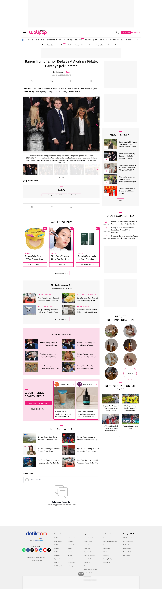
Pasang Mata (88, 541)
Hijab (69, 45)
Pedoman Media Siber (110, 541)
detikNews (57, 538)
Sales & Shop (80, 45)
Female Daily (127, 552)
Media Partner (107, 552)
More (121, 201)
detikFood (71, 541)
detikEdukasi (58, 541)
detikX (70, 552)
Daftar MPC (126, 32)
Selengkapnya (37, 409)
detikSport (57, 555)
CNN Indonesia (127, 538)
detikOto (56, 562)
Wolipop (70, 548)
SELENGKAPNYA (61, 273)
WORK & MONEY (116, 40)
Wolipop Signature (97, 45)
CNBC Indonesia (128, 541)
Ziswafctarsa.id (88, 566)
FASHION (40, 40)
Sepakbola (57, 559)
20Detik (70, 555)
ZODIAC (103, 40)
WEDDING (68, 40)
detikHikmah (71, 562)
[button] (97, 125)
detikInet (56, 548)
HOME (30, 40)
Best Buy (60, 44)
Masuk (136, 32)
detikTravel (71, 538)
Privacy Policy (107, 559)
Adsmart (86, 545)
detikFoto (71, 559)
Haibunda (126, 545)
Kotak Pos (106, 548)
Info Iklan (106, 555)
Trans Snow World (89, 555)
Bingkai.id (87, 562)
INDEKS (129, 40)
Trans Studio (88, 559)
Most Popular (47, 45)
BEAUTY (78, 40)
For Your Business (89, 573)
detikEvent (87, 548)
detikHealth (71, 545)
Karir (104, 545)
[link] (61, 284)
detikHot (56, 552)
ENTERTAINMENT (54, 40)
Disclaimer (106, 562)
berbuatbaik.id (88, 538)
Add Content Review (38, 403)
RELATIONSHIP (91, 40)
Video (117, 45)
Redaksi (105, 538)
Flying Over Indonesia (90, 569)
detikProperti (58, 566)
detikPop (70, 566)
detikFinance (58, 545)
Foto (110, 45)
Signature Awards (89, 552)
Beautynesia (127, 548)
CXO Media (126, 555)
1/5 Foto (61, 178)
